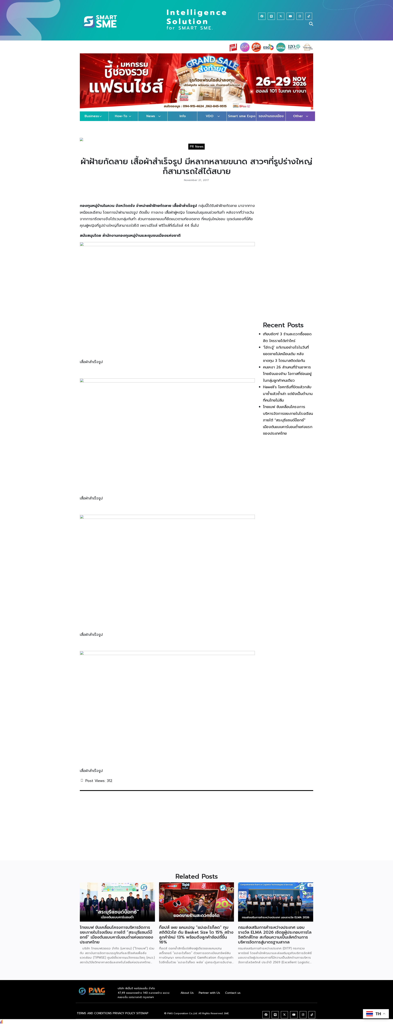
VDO (209, 120)
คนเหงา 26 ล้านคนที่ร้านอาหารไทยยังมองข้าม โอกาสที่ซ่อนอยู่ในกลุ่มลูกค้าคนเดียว (287, 377)
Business (92, 120)
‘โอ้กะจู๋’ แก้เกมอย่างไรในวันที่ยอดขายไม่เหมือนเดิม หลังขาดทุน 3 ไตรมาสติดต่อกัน (286, 357)
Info (183, 120)
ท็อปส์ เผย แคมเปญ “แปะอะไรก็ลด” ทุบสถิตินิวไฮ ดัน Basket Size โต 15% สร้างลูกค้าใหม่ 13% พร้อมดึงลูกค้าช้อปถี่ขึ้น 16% (196, 938)
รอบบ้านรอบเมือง (271, 120)
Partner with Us (209, 997)
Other (298, 120)
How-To (121, 120)
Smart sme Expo (241, 120)
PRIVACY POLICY (124, 1017)
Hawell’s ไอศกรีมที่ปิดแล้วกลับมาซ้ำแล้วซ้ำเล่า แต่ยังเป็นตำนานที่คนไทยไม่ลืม (288, 397)
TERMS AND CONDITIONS (94, 1017)
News (150, 120)
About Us (187, 997)
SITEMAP (142, 1017)
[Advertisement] (288, 257)
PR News (196, 150)
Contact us (233, 997)
